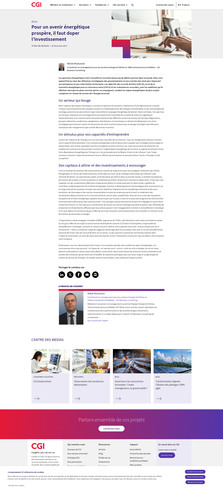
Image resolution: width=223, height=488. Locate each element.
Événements (104, 461)
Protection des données (140, 453)
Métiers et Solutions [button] (61, 4)
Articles (102, 449)
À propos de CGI (74, 449)
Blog (101, 453)
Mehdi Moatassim (76, 63)
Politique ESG (73, 457)
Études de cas (104, 457)
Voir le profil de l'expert (97, 320)
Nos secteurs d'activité (77, 453)
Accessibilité (135, 449)
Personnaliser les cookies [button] (195, 477)
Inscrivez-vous (166, 455)
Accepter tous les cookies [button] (195, 472)
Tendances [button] (101, 4)
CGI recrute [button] (119, 4)
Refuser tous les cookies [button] (195, 482)
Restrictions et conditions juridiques (139, 459)
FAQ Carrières (136, 465)
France (185, 4)
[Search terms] (132, 5)
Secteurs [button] (84, 4)
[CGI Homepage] (36, 4)
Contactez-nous (165, 4)
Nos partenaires (74, 461)
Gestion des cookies (16, 485)
